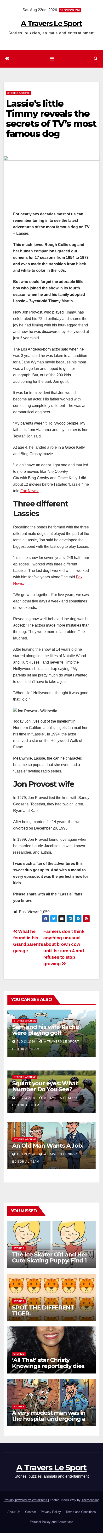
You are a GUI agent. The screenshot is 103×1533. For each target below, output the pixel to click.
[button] (95, 59)
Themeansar (89, 1500)
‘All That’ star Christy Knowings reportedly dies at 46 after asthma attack (48, 1366)
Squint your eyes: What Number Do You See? (45, 1086)
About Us (13, 1512)
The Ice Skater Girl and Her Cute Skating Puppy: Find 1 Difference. (49, 1260)
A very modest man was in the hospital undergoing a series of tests (49, 1418)
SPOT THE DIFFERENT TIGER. (43, 1310)
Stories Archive (18, 93)
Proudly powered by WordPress (26, 1500)
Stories (18, 1248)
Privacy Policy (51, 1512)
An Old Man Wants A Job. (47, 1145)
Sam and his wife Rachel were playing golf (46, 1029)
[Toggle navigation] (52, 58)
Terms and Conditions (81, 1512)
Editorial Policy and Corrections (51, 1522)
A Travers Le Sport (51, 23)
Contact (30, 1512)
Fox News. (29, 491)
